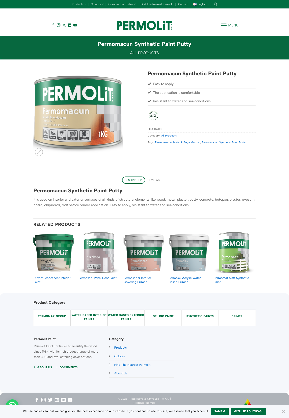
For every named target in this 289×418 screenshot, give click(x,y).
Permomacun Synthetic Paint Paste (223, 142)
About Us (120, 373)
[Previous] (33, 262)
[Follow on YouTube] (75, 25)
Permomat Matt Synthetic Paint (231, 280)
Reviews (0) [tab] (156, 180)
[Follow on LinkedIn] (69, 25)
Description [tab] (134, 180)
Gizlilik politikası (248, 411)
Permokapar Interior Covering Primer (137, 280)
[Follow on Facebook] (53, 25)
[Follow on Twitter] (50, 400)
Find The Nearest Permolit (156, 4)
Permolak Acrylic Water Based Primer (185, 280)
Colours (96, 4)
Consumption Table (120, 4)
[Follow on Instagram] (58, 25)
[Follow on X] (64, 25)
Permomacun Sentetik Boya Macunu (177, 142)
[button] (230, 25)
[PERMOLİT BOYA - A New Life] (144, 25)
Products (77, 4)
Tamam (220, 411)
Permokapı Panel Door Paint (97, 278)
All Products (144, 53)
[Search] (215, 4)
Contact (183, 4)
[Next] (254, 262)
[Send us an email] (57, 400)
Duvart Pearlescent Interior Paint (51, 280)
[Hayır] (283, 412)
